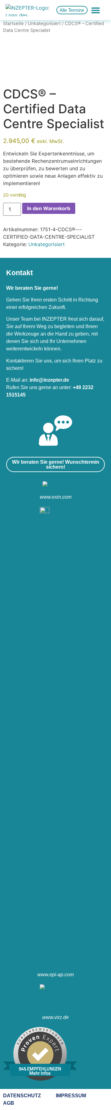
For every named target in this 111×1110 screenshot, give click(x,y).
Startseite (13, 23)
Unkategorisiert (44, 23)
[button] (95, 10)
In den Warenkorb (48, 208)
